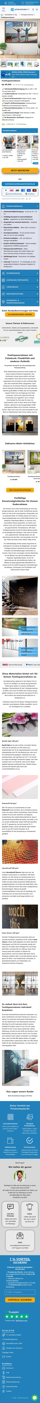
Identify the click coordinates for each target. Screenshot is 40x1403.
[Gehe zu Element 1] (3, 64)
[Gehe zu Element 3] (16, 64)
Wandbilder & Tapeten (12, 15)
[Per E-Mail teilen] (29, 199)
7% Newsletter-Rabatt (13, 1335)
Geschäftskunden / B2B (14, 1343)
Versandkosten (29, 84)
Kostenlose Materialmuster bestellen (20, 184)
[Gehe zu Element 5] (30, 64)
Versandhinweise (11, 1386)
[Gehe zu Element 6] (36, 64)
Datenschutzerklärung (13, 1377)
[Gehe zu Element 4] (23, 64)
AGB (7, 1372)
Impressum (9, 1368)
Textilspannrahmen (27, 15)
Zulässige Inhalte (7, 1352)
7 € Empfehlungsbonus (9, 1339)
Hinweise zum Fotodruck (14, 1348)
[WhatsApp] (27, 199)
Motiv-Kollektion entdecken (20, 490)
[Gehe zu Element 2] (10, 64)
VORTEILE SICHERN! (20, 1300)
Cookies (8, 1391)
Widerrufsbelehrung (12, 1382)
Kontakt (8, 1356)
